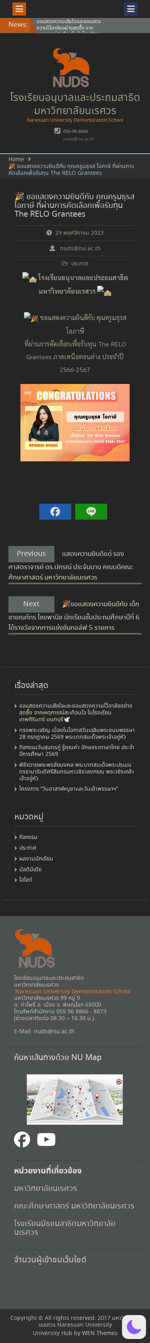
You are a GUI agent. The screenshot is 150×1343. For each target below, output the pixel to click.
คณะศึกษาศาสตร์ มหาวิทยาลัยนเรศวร (74, 1206)
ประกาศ (79, 264)
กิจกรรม (28, 837)
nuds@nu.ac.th (78, 139)
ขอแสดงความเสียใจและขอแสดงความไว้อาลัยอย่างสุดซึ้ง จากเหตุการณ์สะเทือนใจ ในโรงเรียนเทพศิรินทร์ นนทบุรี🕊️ (68, 31)
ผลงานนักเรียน (36, 859)
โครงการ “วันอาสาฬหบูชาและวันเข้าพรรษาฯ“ (68, 789)
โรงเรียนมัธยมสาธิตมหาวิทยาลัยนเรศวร (65, 1228)
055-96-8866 (75, 132)
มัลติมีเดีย (30, 869)
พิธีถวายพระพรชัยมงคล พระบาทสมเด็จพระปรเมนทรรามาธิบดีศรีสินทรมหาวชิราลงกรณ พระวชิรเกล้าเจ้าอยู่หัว (76, 772)
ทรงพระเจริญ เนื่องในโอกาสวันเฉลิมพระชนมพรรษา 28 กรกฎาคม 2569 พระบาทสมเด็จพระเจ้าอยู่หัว (77, 733)
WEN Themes (100, 1333)
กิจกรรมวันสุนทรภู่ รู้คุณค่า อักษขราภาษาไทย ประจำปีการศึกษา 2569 (76, 751)
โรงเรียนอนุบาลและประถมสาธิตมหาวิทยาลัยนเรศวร (75, 105)
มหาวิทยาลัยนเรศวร (46, 1189)
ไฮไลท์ (25, 880)
